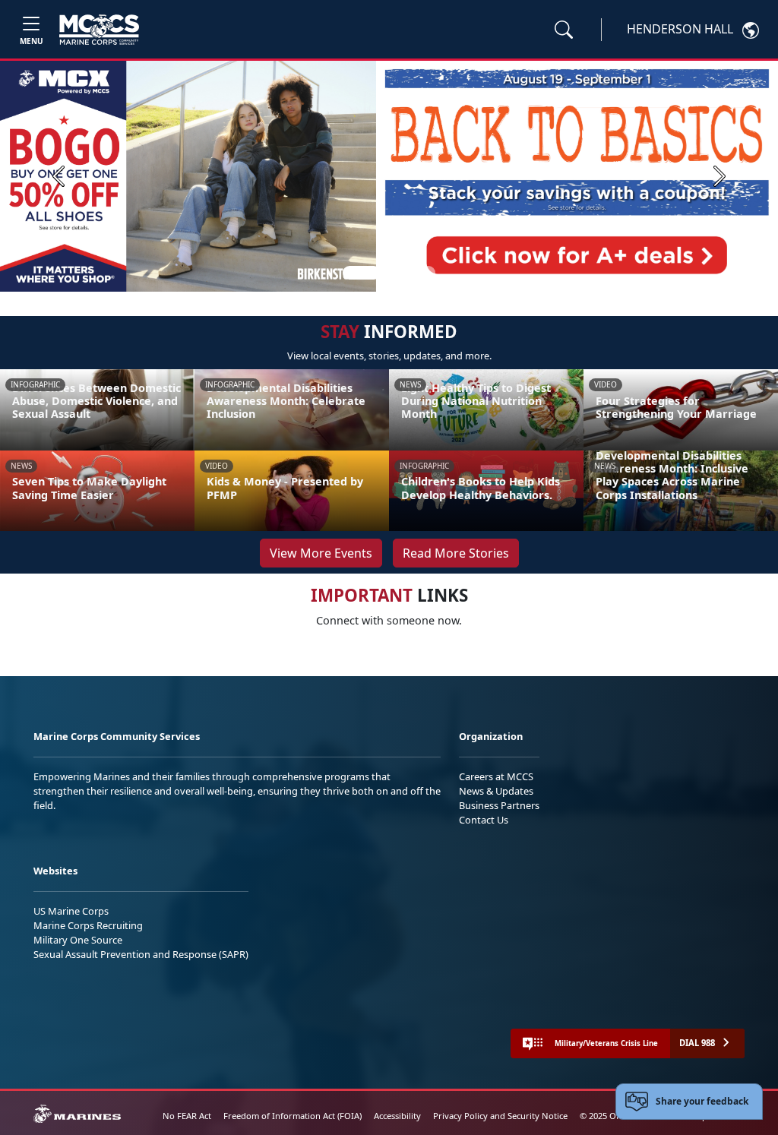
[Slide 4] (428, 273)
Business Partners (499, 805)
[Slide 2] (392, 273)
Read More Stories (456, 553)
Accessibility (397, 1115)
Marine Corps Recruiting (88, 925)
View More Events (321, 553)
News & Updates (496, 791)
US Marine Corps (71, 911)
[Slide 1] (362, 273)
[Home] (99, 30)
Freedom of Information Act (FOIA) (292, 1115)
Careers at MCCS (496, 776)
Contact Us (483, 820)
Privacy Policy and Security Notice (500, 1115)
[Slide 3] (410, 273)
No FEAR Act (187, 1115)
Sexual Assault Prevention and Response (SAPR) (140, 954)
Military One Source (77, 940)
